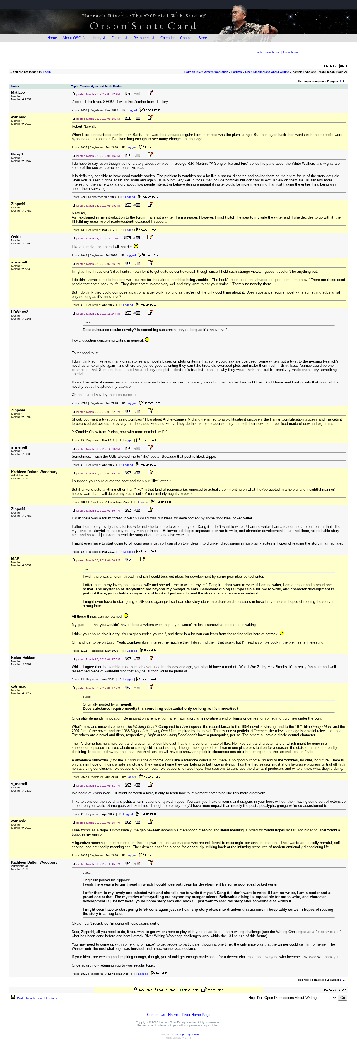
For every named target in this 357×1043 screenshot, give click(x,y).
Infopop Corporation (187, 1034)
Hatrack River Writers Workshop (206, 71)
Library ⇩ (98, 38)
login (260, 52)
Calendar (167, 38)
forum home (290, 52)
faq (278, 52)
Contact (186, 38)
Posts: (79, 110)
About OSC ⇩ (73, 38)
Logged (132, 110)
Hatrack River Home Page (189, 1015)
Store (202, 38)
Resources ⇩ (144, 38)
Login (47, 71)
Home (52, 38)
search (269, 52)
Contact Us (156, 1015)
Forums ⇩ (119, 38)
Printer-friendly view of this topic (36, 997)
